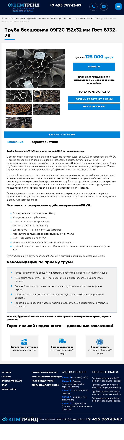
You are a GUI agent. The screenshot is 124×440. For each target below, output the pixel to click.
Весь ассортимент (62, 134)
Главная (5, 18)
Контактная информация (47, 376)
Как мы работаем (12, 381)
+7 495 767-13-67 (65, 5)
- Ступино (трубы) (75, 377)
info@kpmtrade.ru (74, 419)
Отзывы (6, 376)
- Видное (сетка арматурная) (74, 398)
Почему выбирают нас (45, 372)
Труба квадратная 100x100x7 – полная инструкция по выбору (106, 379)
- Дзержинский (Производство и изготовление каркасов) (77, 406)
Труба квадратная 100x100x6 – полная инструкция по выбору (106, 386)
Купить (94, 66)
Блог (4, 385)
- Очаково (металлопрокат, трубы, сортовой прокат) (73, 384)
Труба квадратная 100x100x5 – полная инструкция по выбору (106, 392)
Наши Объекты (94, 106)
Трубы (22, 18)
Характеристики (44, 142)
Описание (15, 142)
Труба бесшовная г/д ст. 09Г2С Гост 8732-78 (77, 18)
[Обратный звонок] (93, 5)
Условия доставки (43, 381)
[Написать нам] (104, 7)
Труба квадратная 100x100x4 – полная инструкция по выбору (106, 399)
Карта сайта (9, 389)
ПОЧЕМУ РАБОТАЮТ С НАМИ (94, 99)
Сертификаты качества (45, 385)
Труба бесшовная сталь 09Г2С (41, 18)
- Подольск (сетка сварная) (75, 391)
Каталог (6, 372)
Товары (14, 18)
